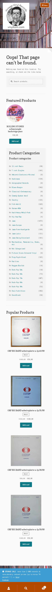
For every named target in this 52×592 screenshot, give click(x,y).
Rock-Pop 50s (17, 270)
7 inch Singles (18, 170)
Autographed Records (20, 183)
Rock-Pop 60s (17, 274)
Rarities (15, 261)
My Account (8, 588)
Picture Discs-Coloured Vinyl (24, 253)
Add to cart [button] (15, 141)
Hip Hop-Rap (17, 217)
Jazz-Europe (17, 225)
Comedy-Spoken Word (20, 196)
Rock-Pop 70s (17, 278)
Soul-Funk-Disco (18, 291)
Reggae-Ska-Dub (18, 265)
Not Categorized (18, 249)
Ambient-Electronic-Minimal (23, 175)
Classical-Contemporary (21, 191)
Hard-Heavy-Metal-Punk (21, 212)
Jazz (13, 221)
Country (15, 200)
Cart (40, 586)
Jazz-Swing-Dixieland (21, 238)
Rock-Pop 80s (17, 282)
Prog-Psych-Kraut (19, 257)
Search (26, 588)
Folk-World (16, 204)
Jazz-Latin (16, 234)
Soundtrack (16, 295)
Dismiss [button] (5, 580)
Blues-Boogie (17, 187)
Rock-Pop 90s (17, 286)
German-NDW (16, 208)
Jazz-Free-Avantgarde (21, 229)
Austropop (16, 179)
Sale (17, 577)
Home (4, 38)
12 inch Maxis (17, 166)
